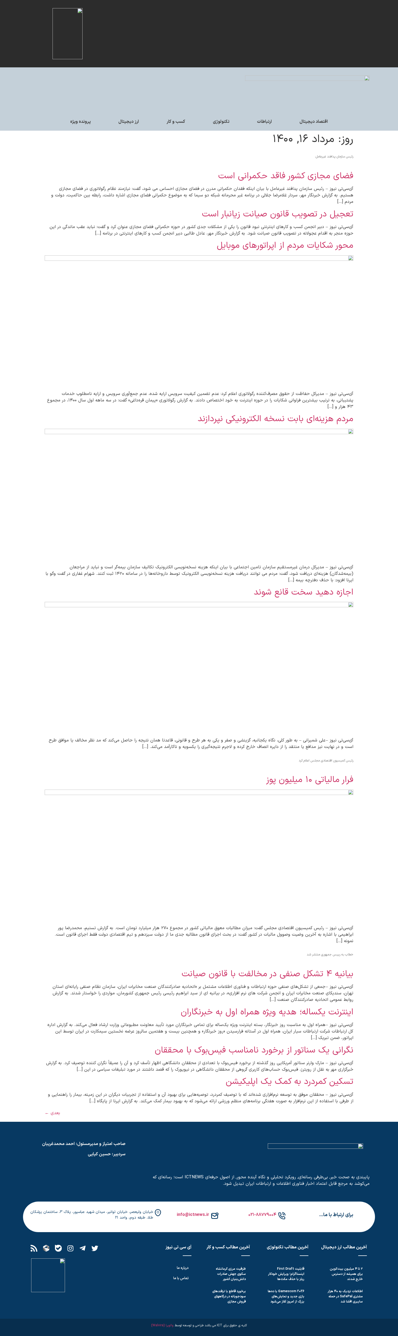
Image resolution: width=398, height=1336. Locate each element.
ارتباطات (264, 121)
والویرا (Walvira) (162, 1325)
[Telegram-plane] (82, 1248)
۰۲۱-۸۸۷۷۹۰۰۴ (262, 1215)
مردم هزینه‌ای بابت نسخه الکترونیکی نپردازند (275, 419)
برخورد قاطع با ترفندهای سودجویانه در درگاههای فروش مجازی (229, 1296)
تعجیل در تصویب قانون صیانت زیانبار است (277, 214)
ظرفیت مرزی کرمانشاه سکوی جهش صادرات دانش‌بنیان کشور (231, 1274)
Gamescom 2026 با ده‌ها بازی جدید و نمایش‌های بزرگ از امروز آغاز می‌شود (286, 1296)
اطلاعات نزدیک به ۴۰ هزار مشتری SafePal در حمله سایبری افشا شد (345, 1296)
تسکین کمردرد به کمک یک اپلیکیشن (289, 1081)
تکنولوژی (221, 121)
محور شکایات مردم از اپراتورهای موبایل (285, 245)
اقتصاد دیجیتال (313, 121)
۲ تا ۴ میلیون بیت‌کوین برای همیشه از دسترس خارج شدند (346, 1274)
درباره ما (183, 1268)
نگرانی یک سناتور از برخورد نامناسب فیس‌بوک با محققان (254, 1050)
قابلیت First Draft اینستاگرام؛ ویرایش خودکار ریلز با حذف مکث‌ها (286, 1274)
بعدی (52, 1113)
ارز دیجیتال (128, 121)
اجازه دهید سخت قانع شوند (303, 592)
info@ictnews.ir (193, 1215)
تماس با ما (181, 1278)
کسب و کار (176, 121)
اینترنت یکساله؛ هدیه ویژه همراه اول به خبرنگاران (267, 1012)
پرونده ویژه (80, 121)
